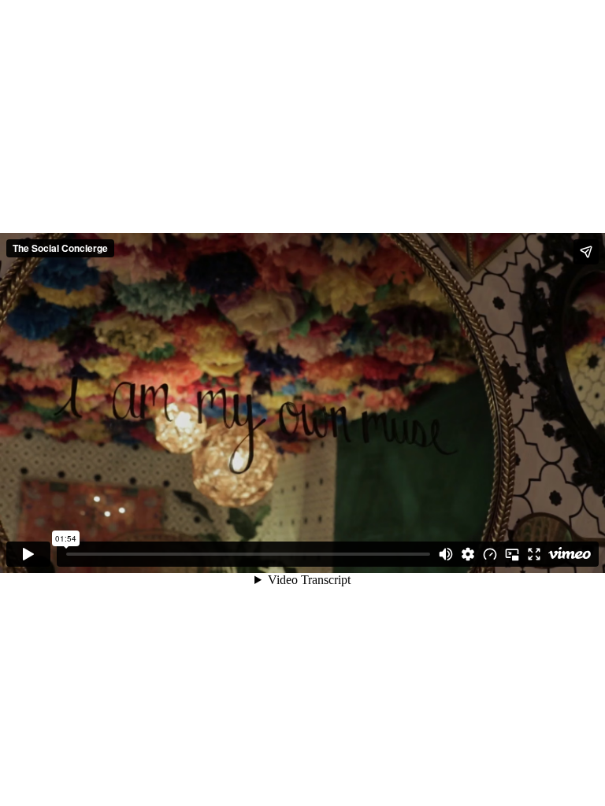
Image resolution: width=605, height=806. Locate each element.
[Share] (586, 251)
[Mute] (445, 554)
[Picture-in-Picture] (512, 554)
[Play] (28, 554)
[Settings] (467, 554)
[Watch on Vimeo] (569, 554)
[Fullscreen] (534, 554)
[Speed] (490, 554)
